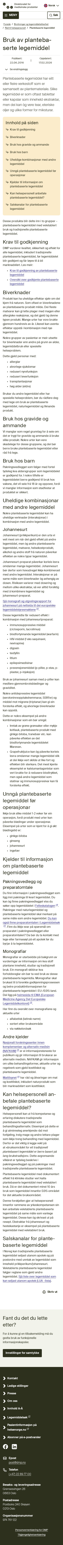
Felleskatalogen (46, 906)
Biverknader (18, 137)
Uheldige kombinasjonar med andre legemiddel (33, 162)
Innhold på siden (22, 123)
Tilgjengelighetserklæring (32, 1535)
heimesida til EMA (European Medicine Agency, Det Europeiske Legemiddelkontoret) (28, 999)
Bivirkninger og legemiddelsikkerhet (31, 24)
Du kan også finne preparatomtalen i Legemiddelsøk (31, 920)
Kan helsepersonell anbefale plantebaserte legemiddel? (28, 195)
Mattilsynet (11, 1077)
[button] (22, 1353)
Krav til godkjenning (22, 129)
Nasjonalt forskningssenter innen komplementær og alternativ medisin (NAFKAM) (26, 1047)
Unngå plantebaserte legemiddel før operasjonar (33, 173)
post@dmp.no (17, 1462)
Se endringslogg (19, 69)
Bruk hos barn (19, 152)
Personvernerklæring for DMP (31, 1530)
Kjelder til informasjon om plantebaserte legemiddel (26, 184)
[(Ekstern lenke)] (5, 1447)
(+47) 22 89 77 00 (20, 1474)
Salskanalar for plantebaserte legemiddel (29, 206)
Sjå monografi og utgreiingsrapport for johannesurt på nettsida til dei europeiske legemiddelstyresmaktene (29, 605)
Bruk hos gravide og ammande (29, 144)
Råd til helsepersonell (15, 28)
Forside (7, 24)
